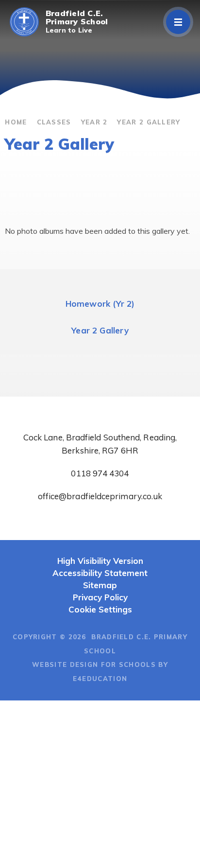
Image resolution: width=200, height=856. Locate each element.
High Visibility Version (100, 561)
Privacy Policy (100, 597)
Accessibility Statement (100, 573)
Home (16, 122)
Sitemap (100, 585)
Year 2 (94, 122)
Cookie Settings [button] (100, 609)
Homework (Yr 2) (100, 303)
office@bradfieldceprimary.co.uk (100, 496)
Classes (54, 122)
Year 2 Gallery (148, 122)
